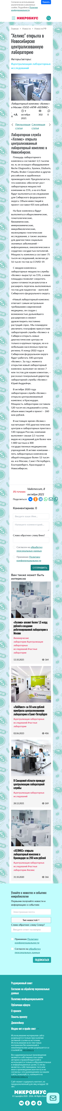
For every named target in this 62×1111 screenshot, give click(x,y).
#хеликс (31, 870)
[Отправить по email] (51, 498)
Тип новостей (30, 920)
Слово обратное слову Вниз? (29, 535)
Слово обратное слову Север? (28, 924)
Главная (15, 28)
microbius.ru (28, 1050)
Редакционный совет (21, 983)
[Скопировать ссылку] (56, 498)
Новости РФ (40, 28)
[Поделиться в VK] (30, 498)
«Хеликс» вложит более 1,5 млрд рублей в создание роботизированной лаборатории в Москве (31, 627)
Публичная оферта (20, 1005)
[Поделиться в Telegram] (41, 498)
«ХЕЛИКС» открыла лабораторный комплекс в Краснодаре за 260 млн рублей (30, 854)
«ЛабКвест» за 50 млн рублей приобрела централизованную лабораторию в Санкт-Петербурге (30, 710)
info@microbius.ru (19, 1076)
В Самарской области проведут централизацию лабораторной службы (29, 784)
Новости (26, 28)
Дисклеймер (17, 1023)
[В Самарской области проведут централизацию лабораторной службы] (31, 758)
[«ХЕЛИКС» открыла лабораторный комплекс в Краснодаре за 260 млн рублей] (31, 828)
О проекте (16, 1011)
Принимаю (27, 941)
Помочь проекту (19, 1017)
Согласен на (28, 950)
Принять (46, 2)
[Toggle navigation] (13, 18)
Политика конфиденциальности (27, 999)
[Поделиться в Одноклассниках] (35, 498)
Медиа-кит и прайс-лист (23, 1028)
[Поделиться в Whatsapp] (46, 498)
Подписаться (42, 960)
